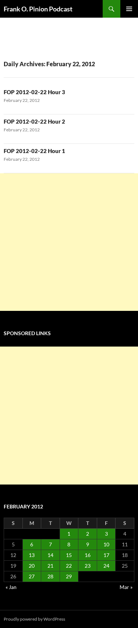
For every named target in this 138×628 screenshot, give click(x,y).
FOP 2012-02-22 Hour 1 (34, 151)
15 (69, 555)
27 (32, 576)
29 (69, 576)
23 (88, 566)
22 (69, 566)
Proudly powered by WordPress (34, 619)
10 (106, 544)
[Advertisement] (69, 242)
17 (106, 555)
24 (106, 566)
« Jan (11, 587)
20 (32, 566)
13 (32, 555)
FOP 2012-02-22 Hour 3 (34, 92)
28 (50, 576)
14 (50, 555)
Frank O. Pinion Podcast (38, 9)
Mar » (126, 587)
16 (88, 555)
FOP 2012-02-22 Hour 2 (34, 121)
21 (50, 566)
